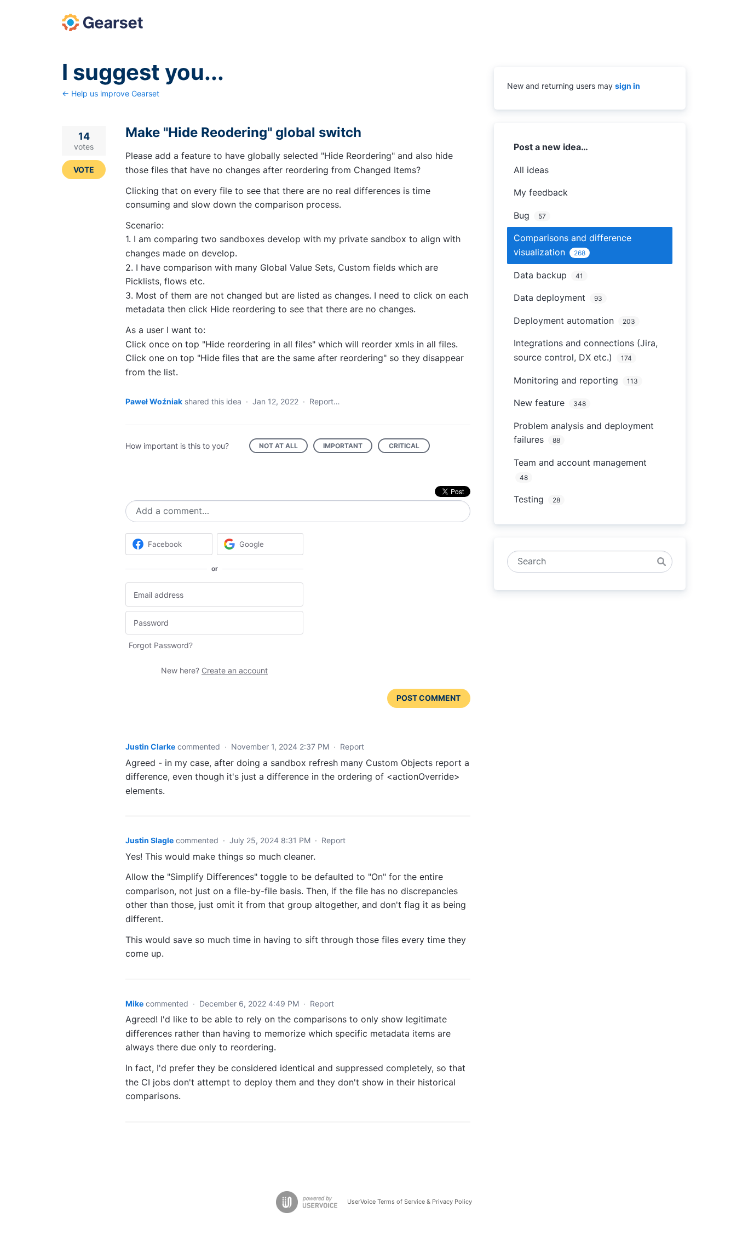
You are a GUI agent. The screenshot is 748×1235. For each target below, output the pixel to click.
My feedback (541, 192)
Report (352, 746)
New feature (539, 402)
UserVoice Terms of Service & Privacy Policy (409, 1201)
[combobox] (584, 561)
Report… (324, 401)
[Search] (661, 562)
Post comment (428, 697)
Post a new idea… (551, 146)
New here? (214, 670)
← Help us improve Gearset (110, 93)
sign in (627, 85)
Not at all (283, 447)
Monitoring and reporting (566, 380)
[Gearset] (102, 22)
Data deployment (549, 297)
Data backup (540, 275)
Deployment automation (564, 320)
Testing (529, 499)
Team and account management (580, 462)
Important (347, 447)
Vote (83, 169)
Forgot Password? (161, 645)
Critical (409, 447)
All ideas (531, 169)
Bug (522, 215)
